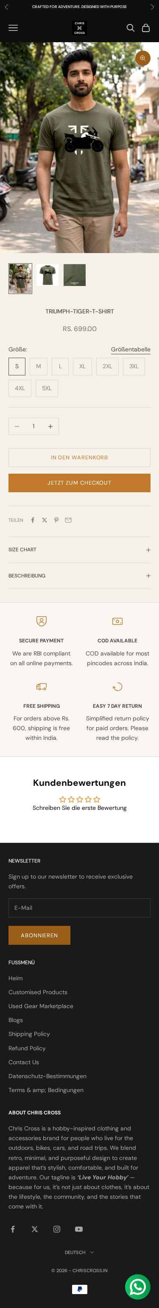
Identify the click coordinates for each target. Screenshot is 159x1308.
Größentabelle (131, 349)
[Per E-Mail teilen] (68, 520)
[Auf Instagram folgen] (57, 1229)
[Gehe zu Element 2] (47, 275)
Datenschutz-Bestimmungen (47, 1076)
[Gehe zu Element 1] (20, 278)
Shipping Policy (29, 1034)
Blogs (15, 1020)
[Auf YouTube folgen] (79, 1229)
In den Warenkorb (80, 457)
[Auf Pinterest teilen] (56, 520)
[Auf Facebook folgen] (12, 1229)
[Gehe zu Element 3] (74, 275)
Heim (15, 978)
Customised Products (37, 992)
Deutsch (75, 1252)
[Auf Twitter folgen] (35, 1229)
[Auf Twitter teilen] (44, 520)
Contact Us (23, 1062)
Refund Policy (27, 1048)
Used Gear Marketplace (40, 1006)
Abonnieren (39, 935)
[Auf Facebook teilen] (32, 520)
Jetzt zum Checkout (79, 482)
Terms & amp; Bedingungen (46, 1090)
